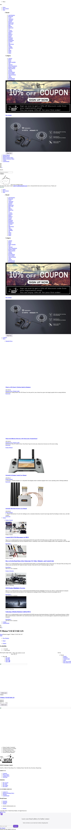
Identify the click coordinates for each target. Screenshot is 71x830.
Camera (10, 69)
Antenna (10, 58)
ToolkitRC (10, 47)
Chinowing (10, 19)
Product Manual (9, 447)
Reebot (9, 36)
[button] (4, 693)
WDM (9, 50)
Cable (9, 76)
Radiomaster (11, 40)
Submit (15, 826)
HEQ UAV (10, 24)
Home (1, 634)
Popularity (65, 657)
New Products (6, 638)
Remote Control (11, 67)
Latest (64, 660)
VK (9, 49)
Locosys (10, 30)
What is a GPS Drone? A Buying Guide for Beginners (18, 387)
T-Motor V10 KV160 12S (7, 697)
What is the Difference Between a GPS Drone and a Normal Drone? (21, 438)
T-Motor (10, 46)
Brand (4, 640)
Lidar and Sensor (12, 74)
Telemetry (10, 64)
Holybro (10, 21)
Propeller (10, 71)
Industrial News (9, 341)
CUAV (9, 17)
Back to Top (2, 812)
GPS (9, 63)
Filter (1, 635)
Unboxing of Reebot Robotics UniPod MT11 (18, 611)
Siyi (9, 42)
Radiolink (10, 39)
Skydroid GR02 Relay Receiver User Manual (16, 508)
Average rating (66, 658)
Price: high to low (67, 662)
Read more (8, 393)
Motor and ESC (11, 68)
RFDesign (10, 37)
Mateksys (10, 34)
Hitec (9, 25)
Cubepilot (10, 20)
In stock (6, 649)
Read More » (8, 543)
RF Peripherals (11, 78)
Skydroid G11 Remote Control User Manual (16, 475)
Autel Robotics (11, 15)
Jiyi (9, 29)
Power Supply (11, 73)
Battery (10, 59)
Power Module (11, 72)
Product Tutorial (9, 520)
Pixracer (10, 35)
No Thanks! (2, 828)
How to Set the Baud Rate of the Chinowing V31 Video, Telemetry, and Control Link (30, 561)
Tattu (9, 45)
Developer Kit (11, 79)
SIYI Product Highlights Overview (15, 588)
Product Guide (16, 391)
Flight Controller (12, 62)
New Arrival (8, 115)
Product (4, 643)
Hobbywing (11, 22)
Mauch (9, 32)
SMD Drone (11, 44)
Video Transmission (12, 66)
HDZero (10, 26)
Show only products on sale (18, 652)
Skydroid (10, 41)
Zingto (9, 51)
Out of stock (7, 650)
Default (64, 656)
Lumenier (10, 31)
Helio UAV (10, 27)
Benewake (10, 16)
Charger (10, 77)
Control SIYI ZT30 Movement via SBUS (17, 537)
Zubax (9, 53)
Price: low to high (67, 661)
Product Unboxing (10, 571)
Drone (9, 60)
